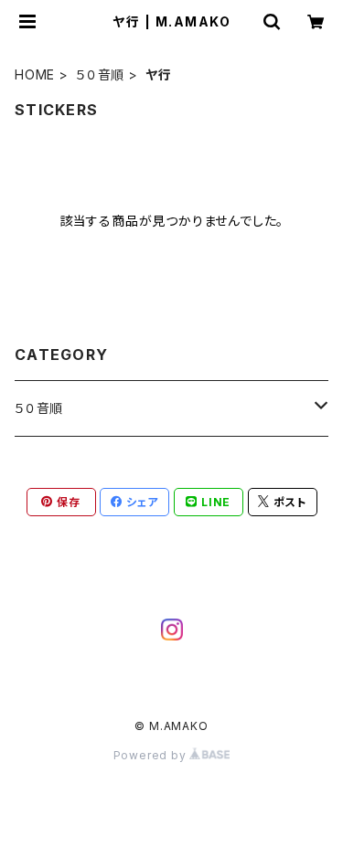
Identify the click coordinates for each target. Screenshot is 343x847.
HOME (35, 74)
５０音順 (100, 74)
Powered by (151, 755)
